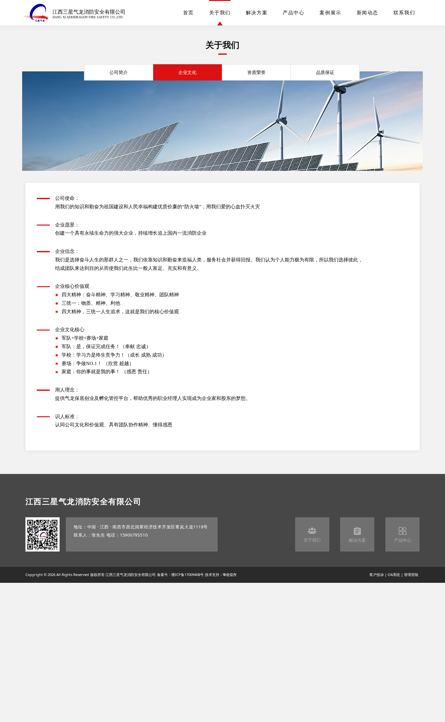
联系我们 (404, 12)
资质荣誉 (256, 72)
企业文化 (187, 72)
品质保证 (325, 72)
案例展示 (330, 12)
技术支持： (214, 574)
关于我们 (220, 12)
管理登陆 (411, 574)
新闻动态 (367, 12)
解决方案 (256, 12)
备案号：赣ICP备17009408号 (180, 574)
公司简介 (118, 72)
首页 (188, 12)
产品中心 (293, 12)
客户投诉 (376, 574)
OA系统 (394, 574)
